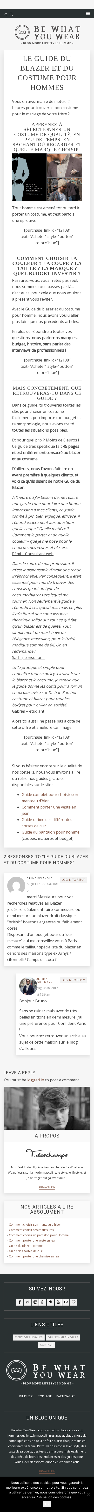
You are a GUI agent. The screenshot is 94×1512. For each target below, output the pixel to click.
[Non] (88, 1494)
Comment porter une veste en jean (32, 1240)
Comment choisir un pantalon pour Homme (39, 1235)
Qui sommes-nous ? (63, 1337)
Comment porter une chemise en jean (34, 1256)
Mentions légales (29, 1337)
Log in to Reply (73, 880)
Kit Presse (26, 1396)
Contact (46, 1344)
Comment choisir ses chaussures (31, 1230)
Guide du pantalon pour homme (51, 832)
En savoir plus (47, 1186)
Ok (47, 1504)
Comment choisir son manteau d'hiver (35, 1225)
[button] (88, 14)
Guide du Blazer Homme (26, 1246)
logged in (35, 1080)
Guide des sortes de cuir (25, 1251)
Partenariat (65, 1396)
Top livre (45, 1396)
